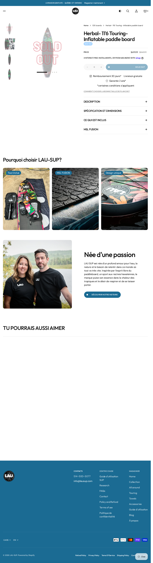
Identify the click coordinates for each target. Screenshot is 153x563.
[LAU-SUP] (75, 11)
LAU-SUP (13, 555)
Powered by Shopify (26, 555)
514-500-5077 (82, 476)
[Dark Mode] (120, 11)
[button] (5, 11)
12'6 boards (97, 25)
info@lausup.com (83, 481)
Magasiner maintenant (93, 3)
